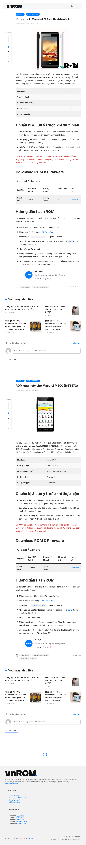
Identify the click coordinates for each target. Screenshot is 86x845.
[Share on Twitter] (8, 52)
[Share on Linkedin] (8, 61)
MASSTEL (20, 14)
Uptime (76, 840)
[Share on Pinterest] (8, 56)
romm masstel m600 (28, 658)
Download (75, 199)
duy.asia (30, 838)
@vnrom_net (21, 823)
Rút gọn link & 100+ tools (17, 798)
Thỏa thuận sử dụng (61, 840)
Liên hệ (66, 837)
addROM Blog (14, 796)
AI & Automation (14, 802)
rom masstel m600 (41, 655)
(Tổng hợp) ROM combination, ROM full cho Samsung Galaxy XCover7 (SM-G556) (15, 325)
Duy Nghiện (39, 271)
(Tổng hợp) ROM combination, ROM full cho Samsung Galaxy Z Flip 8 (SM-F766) (55, 325)
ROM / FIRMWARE (33, 14)
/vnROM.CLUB (19, 817)
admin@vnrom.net (11, 784)
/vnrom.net (20, 815)
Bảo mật (76, 837)
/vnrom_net (20, 819)
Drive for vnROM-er (16, 800)
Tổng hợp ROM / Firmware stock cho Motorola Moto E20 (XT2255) (22, 307)
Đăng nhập (76, 343)
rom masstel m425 (41, 287)
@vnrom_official (21, 821)
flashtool (25, 287)
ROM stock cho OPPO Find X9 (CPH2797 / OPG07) (55, 309)
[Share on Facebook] (8, 47)
